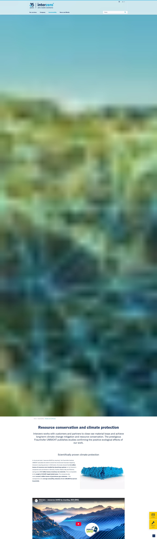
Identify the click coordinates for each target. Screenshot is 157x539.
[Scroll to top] (153, 535)
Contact (153, 517)
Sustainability (41, 418)
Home (35, 418)
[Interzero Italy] (41, 6)
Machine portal (153, 526)
